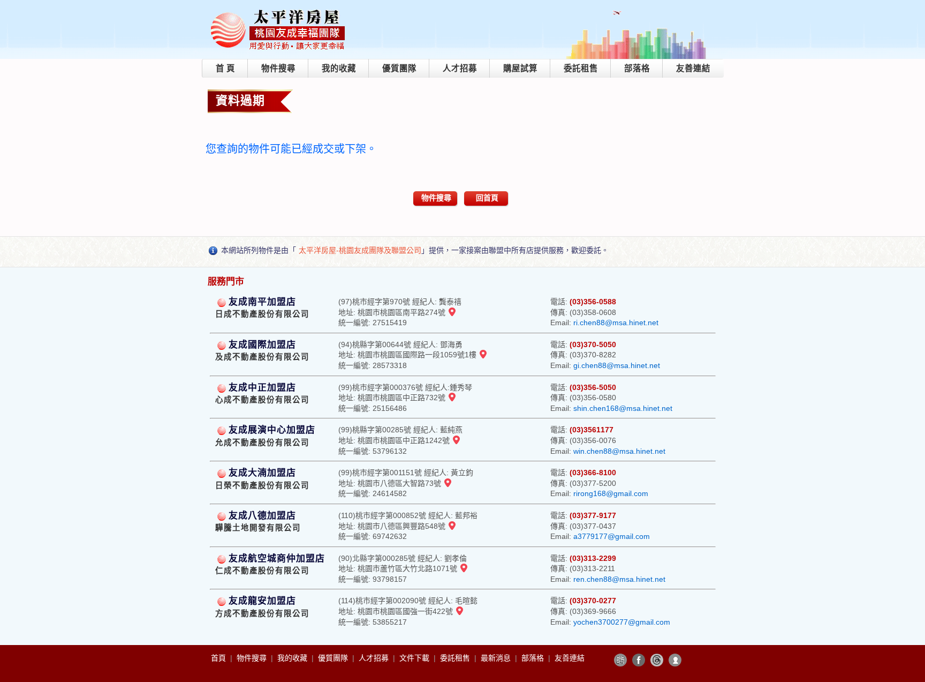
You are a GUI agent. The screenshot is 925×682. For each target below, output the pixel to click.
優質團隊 (399, 68)
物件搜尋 (278, 68)
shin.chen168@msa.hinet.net (622, 408)
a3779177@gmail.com (611, 536)
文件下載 (415, 658)
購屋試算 (520, 68)
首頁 (219, 658)
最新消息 (497, 658)
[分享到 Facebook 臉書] (638, 660)
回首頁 (487, 197)
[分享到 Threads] (656, 660)
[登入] (675, 660)
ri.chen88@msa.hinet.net (615, 322)
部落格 (637, 68)
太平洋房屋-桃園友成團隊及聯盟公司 (360, 250)
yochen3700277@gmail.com (621, 622)
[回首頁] (278, 12)
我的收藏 (339, 68)
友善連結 (693, 68)
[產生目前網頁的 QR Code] (620, 660)
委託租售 (581, 68)
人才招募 (460, 68)
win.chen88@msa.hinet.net (619, 451)
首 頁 (225, 68)
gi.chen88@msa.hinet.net (616, 365)
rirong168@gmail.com (610, 493)
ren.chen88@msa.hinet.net (619, 579)
